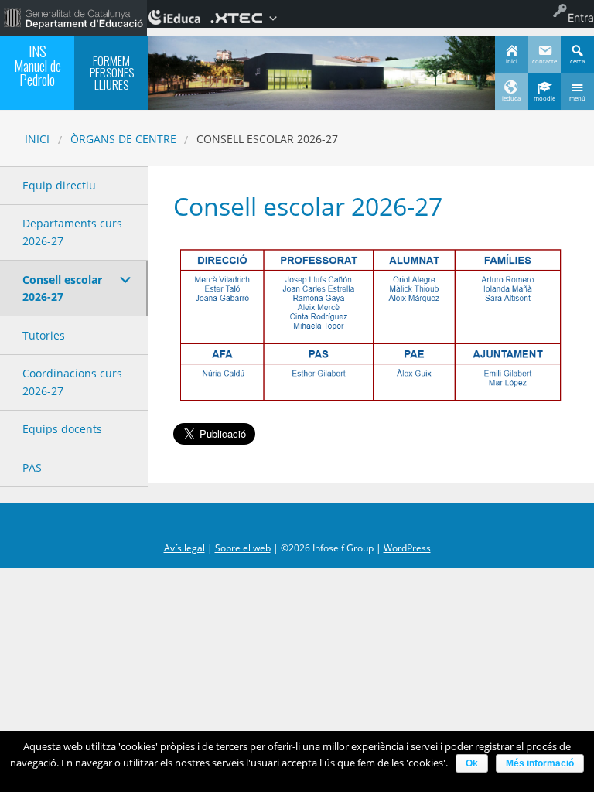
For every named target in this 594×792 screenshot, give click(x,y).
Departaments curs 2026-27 (72, 232)
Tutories (43, 335)
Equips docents (62, 429)
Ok (472, 763)
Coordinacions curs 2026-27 (72, 382)
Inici (37, 138)
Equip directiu (59, 185)
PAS (32, 467)
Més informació (540, 763)
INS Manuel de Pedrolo (37, 65)
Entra (581, 17)
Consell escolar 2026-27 (62, 288)
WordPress (407, 548)
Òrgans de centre (123, 138)
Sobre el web (243, 548)
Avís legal (184, 548)
